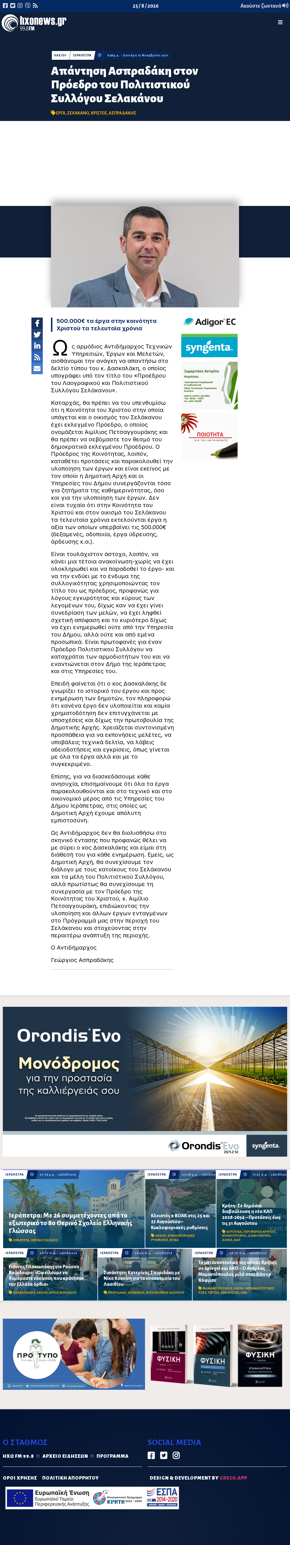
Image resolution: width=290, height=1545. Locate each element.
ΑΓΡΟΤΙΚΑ (234, 1232)
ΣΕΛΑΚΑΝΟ (78, 113)
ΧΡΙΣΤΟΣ (99, 113)
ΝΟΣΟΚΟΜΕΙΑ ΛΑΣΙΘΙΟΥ (165, 1293)
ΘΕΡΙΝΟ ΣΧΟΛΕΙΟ (44, 1240)
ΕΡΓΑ (60, 113)
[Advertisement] (145, 163)
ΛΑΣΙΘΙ (60, 55)
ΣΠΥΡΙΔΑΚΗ (117, 1293)
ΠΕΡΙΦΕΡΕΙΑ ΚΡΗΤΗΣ (259, 1232)
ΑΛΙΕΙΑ (227, 1240)
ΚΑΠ (237, 1240)
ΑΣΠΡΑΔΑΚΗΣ (122, 113)
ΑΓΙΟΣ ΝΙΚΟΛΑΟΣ (62, 1293)
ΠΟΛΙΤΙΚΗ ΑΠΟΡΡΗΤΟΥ (70, 1478)
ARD (244, 1293)
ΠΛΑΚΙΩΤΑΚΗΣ (24, 1293)
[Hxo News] (34, 24)
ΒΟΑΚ (174, 1240)
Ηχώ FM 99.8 (18, 1456)
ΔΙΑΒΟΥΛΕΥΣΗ (259, 1236)
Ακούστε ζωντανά (261, 6)
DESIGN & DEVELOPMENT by (198, 1478)
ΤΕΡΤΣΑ (213, 1293)
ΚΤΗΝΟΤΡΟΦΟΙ (234, 1236)
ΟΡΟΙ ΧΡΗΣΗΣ (20, 1478)
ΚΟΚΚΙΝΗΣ (136, 1293)
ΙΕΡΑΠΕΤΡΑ (82, 55)
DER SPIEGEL (230, 1293)
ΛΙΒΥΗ (239, 1288)
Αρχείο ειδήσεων (65, 1456)
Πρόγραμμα (113, 1456)
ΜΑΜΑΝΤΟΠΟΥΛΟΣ (217, 1288)
